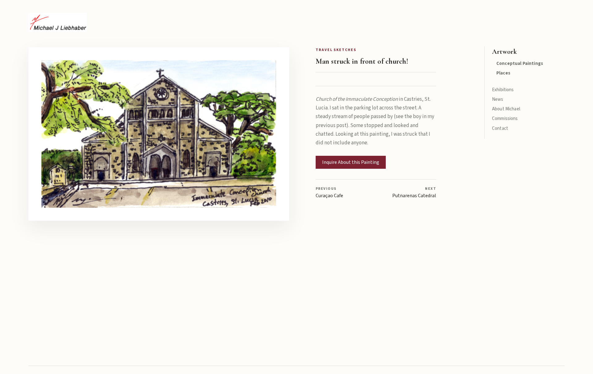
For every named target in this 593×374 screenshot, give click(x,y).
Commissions (505, 118)
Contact (500, 128)
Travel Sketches (336, 50)
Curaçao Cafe (329, 192)
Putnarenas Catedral (414, 192)
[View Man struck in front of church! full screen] (158, 134)
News (497, 99)
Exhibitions (503, 90)
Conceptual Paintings (519, 63)
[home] (57, 22)
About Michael (506, 109)
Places (503, 73)
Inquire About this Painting (350, 162)
